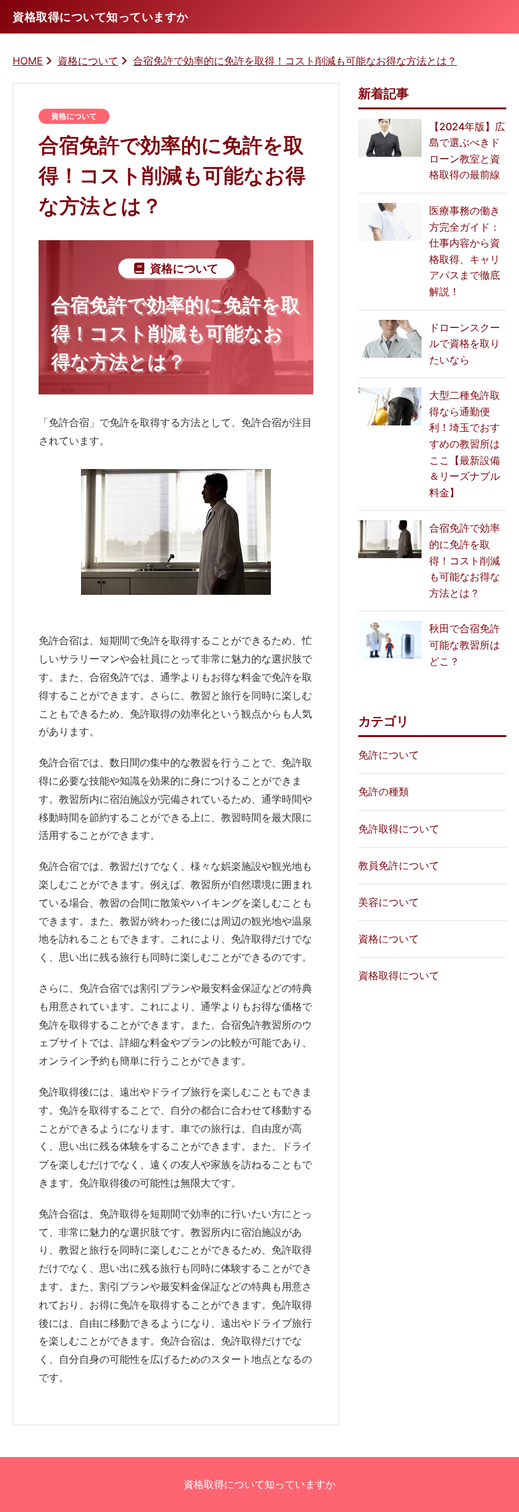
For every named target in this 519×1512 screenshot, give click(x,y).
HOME (28, 60)
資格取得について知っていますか (259, 1484)
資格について (88, 60)
